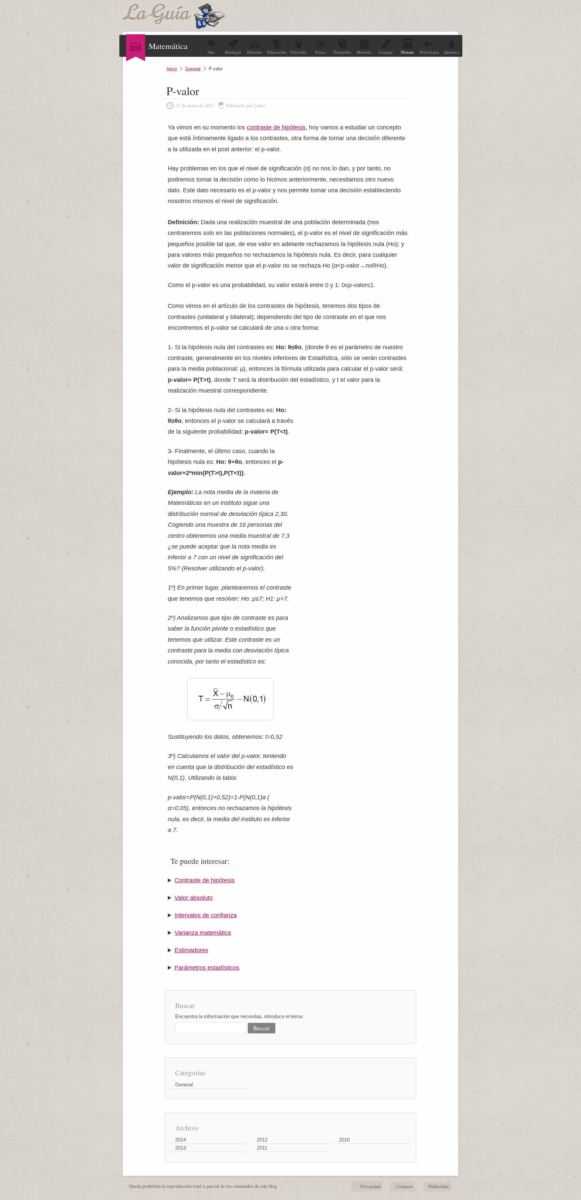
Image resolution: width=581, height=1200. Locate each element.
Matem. (408, 52)
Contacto (404, 1186)
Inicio (171, 68)
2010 (344, 1140)
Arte (211, 52)
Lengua (386, 52)
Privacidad (370, 1186)
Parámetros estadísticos (207, 967)
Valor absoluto (194, 897)
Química (451, 52)
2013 (180, 1148)
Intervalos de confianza (206, 915)
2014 (180, 1140)
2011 (262, 1148)
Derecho (254, 52)
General (192, 68)
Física (320, 52)
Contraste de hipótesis (205, 880)
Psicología (429, 52)
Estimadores (191, 950)
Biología (233, 52)
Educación (276, 52)
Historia (364, 52)
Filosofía (298, 52)
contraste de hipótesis (276, 127)
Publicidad (438, 1186)
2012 (262, 1140)
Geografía (342, 52)
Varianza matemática (203, 932)
